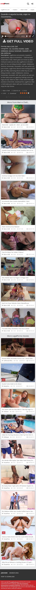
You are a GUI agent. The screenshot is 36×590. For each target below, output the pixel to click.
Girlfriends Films (8, 360)
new (2, 53)
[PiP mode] (30, 36)
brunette (21, 48)
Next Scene (24, 97)
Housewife (25, 51)
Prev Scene (12, 97)
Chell (16, 46)
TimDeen (6, 411)
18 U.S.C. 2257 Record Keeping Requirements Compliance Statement (14, 584)
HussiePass (7, 462)
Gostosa (11, 51)
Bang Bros (6, 386)
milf (30, 51)
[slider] (13, 36)
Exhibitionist (4, 51)
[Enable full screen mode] (33, 36)
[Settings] (26, 36)
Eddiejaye (6, 437)
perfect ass (7, 53)
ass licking (15, 48)
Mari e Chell (10, 46)
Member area (14, 573)
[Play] (2, 36)
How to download (7, 576)
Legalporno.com (5, 3)
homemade (18, 51)
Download (13, 93)
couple (27, 48)
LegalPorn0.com (14, 582)
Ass (10, 48)
